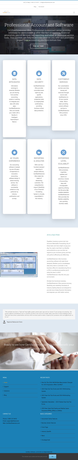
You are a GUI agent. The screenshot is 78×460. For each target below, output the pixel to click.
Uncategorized (46, 440)
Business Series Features (49, 423)
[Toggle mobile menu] (74, 12)
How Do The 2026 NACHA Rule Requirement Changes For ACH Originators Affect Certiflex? (57, 384)
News (43, 435)
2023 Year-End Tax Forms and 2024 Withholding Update (56, 396)
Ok (52, 456)
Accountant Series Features (49, 419)
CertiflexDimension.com (13, 423)
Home (5, 382)
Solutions (7, 391)
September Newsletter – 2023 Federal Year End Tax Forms (56, 403)
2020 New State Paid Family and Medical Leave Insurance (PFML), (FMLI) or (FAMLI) (55, 409)
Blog (5, 395)
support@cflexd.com (13, 421)
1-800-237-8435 (12, 419)
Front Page (45, 427)
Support (6, 386)
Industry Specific (46, 431)
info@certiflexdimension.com (47, 2)
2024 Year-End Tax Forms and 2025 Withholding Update (56, 390)
